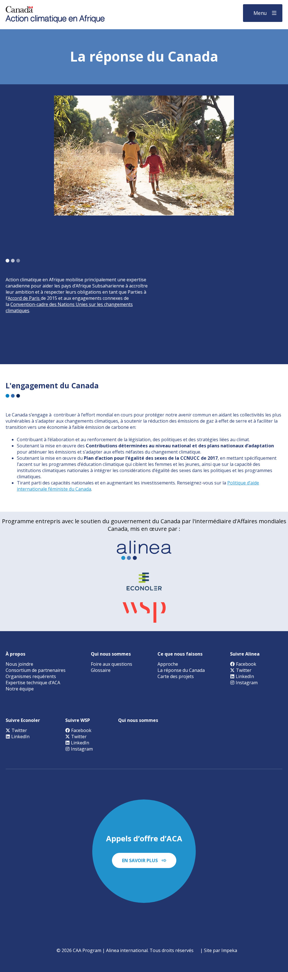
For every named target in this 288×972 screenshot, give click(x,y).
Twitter (243, 670)
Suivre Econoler (23, 720)
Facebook (246, 664)
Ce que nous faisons (180, 654)
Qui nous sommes (111, 654)
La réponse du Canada (181, 670)
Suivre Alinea (245, 654)
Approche (168, 664)
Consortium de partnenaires (36, 670)
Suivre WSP (77, 720)
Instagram (247, 682)
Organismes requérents (31, 676)
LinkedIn (245, 676)
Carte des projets (176, 676)
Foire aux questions (111, 664)
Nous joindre (19, 664)
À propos (15, 654)
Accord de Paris (24, 298)
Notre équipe (20, 689)
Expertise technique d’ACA (33, 682)
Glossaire (101, 670)
